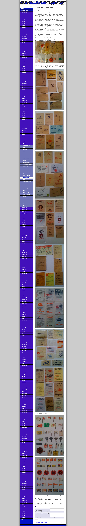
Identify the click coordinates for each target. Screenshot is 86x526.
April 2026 (22, 510)
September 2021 (23, 407)
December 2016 (23, 300)
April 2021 (22, 397)
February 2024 (23, 461)
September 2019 (23, 362)
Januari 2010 (23, 82)
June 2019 (22, 356)
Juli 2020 (22, 380)
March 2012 (23, 131)
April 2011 (22, 110)
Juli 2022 (22, 426)
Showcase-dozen (26, 173)
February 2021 (23, 394)
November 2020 (23, 388)
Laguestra (24, 160)
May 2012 (22, 134)
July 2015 (22, 268)
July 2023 (22, 448)
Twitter (58, 525)
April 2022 (22, 420)
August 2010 (23, 95)
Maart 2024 (23, 463)
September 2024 (23, 474)
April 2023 (22, 442)
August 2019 (23, 360)
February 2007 (23, 16)
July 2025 (22, 493)
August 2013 (23, 225)
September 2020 (23, 384)
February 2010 (23, 84)
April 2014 (22, 240)
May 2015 (22, 264)
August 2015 (23, 270)
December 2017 (23, 322)
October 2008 (23, 54)
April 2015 (22, 262)
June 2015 (22, 266)
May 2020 (22, 377)
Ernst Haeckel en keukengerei (28, 188)
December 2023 (23, 457)
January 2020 (23, 369)
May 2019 (22, 354)
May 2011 (22, 112)
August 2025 (23, 495)
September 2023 (23, 452)
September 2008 (23, 52)
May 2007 (22, 22)
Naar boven (63, 525)
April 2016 (22, 285)
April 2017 (22, 307)
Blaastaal (24, 205)
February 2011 (23, 106)
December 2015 (23, 277)
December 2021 (23, 412)
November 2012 (23, 208)
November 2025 (23, 501)
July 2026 (22, 516)
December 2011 (23, 125)
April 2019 (22, 352)
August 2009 (23, 72)
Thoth (24, 198)
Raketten (24, 151)
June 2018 (22, 334)
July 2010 (22, 93)
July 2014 (22, 245)
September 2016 (23, 294)
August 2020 (23, 382)
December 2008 (23, 57)
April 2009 (22, 65)
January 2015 (23, 257)
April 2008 (22, 42)
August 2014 (23, 247)
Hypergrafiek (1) (25, 166)
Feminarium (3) (25, 168)
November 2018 (23, 343)
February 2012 (23, 129)
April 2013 (22, 217)
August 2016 (23, 292)
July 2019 (22, 358)
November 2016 (23, 298)
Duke (24, 147)
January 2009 (23, 59)
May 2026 (22, 512)
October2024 (23, 476)
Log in (44, 525)
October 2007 (23, 31)
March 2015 (23, 260)
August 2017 (23, 315)
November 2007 (23, 33)
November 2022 (23, 433)
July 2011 (22, 116)
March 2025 (23, 486)
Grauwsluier (25, 149)
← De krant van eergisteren (41, 522)
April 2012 (22, 133)
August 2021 (23, 405)
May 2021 (22, 399)
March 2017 (23, 305)
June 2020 (22, 379)
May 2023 (22, 444)
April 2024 (22, 465)
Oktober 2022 (23, 431)
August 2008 (23, 50)
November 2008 (23, 56)
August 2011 (23, 118)
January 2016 (23, 279)
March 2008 (23, 41)
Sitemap (40, 525)
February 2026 (23, 506)
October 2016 (23, 296)
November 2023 (23, 456)
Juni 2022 (22, 424)
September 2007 (23, 29)
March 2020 (23, 373)
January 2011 (23, 104)
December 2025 (23, 503)
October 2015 (23, 275)
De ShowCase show (26, 162)
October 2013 (23, 228)
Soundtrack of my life (24, 11)
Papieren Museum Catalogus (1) (27, 164)
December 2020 (23, 390)
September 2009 (23, 74)
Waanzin (24, 171)
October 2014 (23, 251)
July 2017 (22, 313)
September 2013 (23, 226)
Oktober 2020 (23, 386)
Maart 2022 (23, 418)
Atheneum (24, 190)
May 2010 (22, 89)
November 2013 (23, 230)
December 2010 (23, 103)
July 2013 (22, 223)
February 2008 (23, 39)
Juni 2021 (22, 401)
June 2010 (22, 91)
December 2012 (23, 210)
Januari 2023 (23, 437)
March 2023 (23, 441)
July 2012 (22, 138)
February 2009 (23, 61)
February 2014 (23, 236)
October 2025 (23, 499)
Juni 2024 (22, 469)
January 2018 (23, 324)
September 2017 (23, 317)
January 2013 (23, 211)
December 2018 (23, 345)
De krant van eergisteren (27, 181)
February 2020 (23, 371)
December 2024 (23, 480)
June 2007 (22, 24)
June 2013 (22, 221)
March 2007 (23, 18)
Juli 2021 (22, 403)
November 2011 (23, 123)
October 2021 (23, 409)
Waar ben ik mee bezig (26, 145)
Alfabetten (24, 203)
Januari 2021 (23, 392)
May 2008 (22, 44)
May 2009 (22, 67)
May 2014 (22, 241)
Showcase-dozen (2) (26, 175)
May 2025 (22, 489)
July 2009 (22, 71)
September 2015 (23, 272)
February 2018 (23, 326)
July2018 (22, 335)
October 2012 (23, 144)
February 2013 (23, 213)
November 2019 (23, 365)
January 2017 (23, 302)
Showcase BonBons (26, 194)
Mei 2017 (22, 309)
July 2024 (22, 471)
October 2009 (23, 76)
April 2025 (22, 487)
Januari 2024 (23, 459)
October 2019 (23, 364)
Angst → (62, 522)
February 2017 (23, 303)
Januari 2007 (23, 14)
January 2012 (23, 127)
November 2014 (23, 253)
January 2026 (23, 504)
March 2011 (23, 108)
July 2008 (22, 48)
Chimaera (24, 153)
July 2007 (22, 26)
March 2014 (23, 238)
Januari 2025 (23, 482)
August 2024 (23, 472)
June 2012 (22, 136)
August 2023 (23, 450)
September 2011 (23, 119)
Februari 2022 (23, 416)
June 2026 (22, 514)
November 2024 (23, 478)
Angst (24, 179)
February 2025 (23, 484)
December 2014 (23, 255)
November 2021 (23, 411)
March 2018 (23, 328)
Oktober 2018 (23, 341)
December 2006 (23, 12)
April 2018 (22, 330)
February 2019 (23, 349)
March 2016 (23, 283)
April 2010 (22, 87)
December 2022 (23, 435)
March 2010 (23, 86)
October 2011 (23, 121)
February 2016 (23, 281)
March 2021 (23, 395)
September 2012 (23, 142)
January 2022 (23, 414)
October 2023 (23, 454)
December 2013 (23, 232)
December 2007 (23, 35)
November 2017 (23, 320)
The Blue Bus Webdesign (51, 525)
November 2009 (23, 78)
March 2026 (23, 508)
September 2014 (23, 249)
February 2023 (23, 439)
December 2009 (23, 80)
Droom (24, 156)
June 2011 (22, 114)
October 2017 (23, 318)
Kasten (24, 183)
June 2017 (22, 311)
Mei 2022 (22, 422)
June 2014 (22, 243)
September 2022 (23, 429)
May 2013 (22, 219)
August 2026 (23, 518)
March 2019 (23, 350)
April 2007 (22, 20)
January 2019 (23, 347)
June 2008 (22, 46)
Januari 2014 (23, 234)
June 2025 (22, 491)
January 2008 (23, 37)
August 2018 (23, 337)
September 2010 (23, 97)
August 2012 (23, 140)
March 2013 (23, 215)
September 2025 (23, 497)
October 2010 (23, 99)
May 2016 (22, 287)
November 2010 (23, 101)
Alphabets (22, 519)
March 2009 (23, 63)
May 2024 (22, 467)
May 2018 (22, 332)
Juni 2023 (22, 446)
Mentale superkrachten (27, 158)
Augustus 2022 (23, 427)
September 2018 (23, 339)
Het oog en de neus (26, 192)
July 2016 (22, 290)
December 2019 (23, 367)
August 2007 (23, 27)
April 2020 (22, 375)
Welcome (22, 9)
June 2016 (22, 288)
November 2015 (23, 273)
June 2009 (22, 69)
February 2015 (23, 258)
